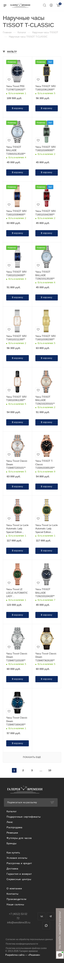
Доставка (12, 868)
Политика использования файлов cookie (26, 948)
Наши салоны (15, 904)
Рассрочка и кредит (19, 863)
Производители (16, 899)
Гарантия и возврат (19, 873)
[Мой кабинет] (51, 5)
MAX (46, 925)
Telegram (50, 916)
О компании (14, 888)
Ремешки (12, 832)
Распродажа (14, 827)
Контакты (12, 893)
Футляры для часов (19, 838)
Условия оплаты (17, 857)
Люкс (10, 822)
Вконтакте (41, 916)
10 (49, 770)
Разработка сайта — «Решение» (22, 955)
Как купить (13, 852)
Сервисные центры (19, 879)
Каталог (12, 811)
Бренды (12, 843)
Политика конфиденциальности (22, 944)
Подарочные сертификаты (24, 816)
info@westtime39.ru (18, 922)
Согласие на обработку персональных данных (29, 939)
